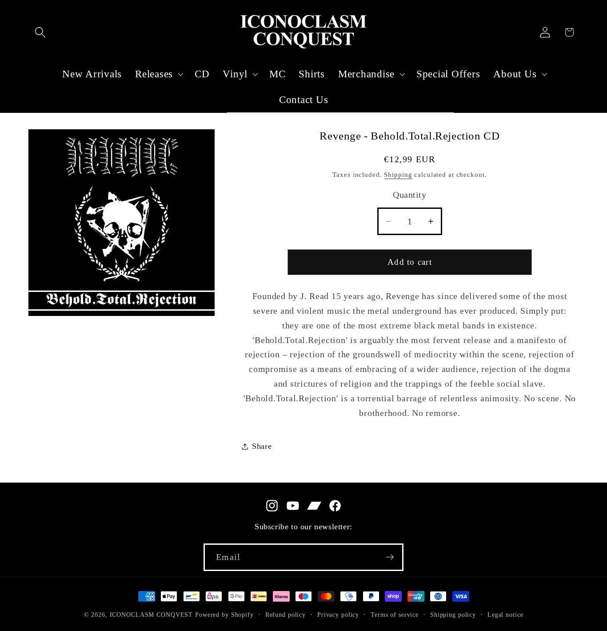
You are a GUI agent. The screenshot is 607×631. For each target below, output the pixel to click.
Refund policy (285, 614)
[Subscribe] (390, 557)
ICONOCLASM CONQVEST (151, 614)
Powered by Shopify (224, 614)
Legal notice (505, 614)
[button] (40, 32)
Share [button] (262, 446)
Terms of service (395, 614)
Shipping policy (453, 614)
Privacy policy (338, 614)
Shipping (398, 174)
